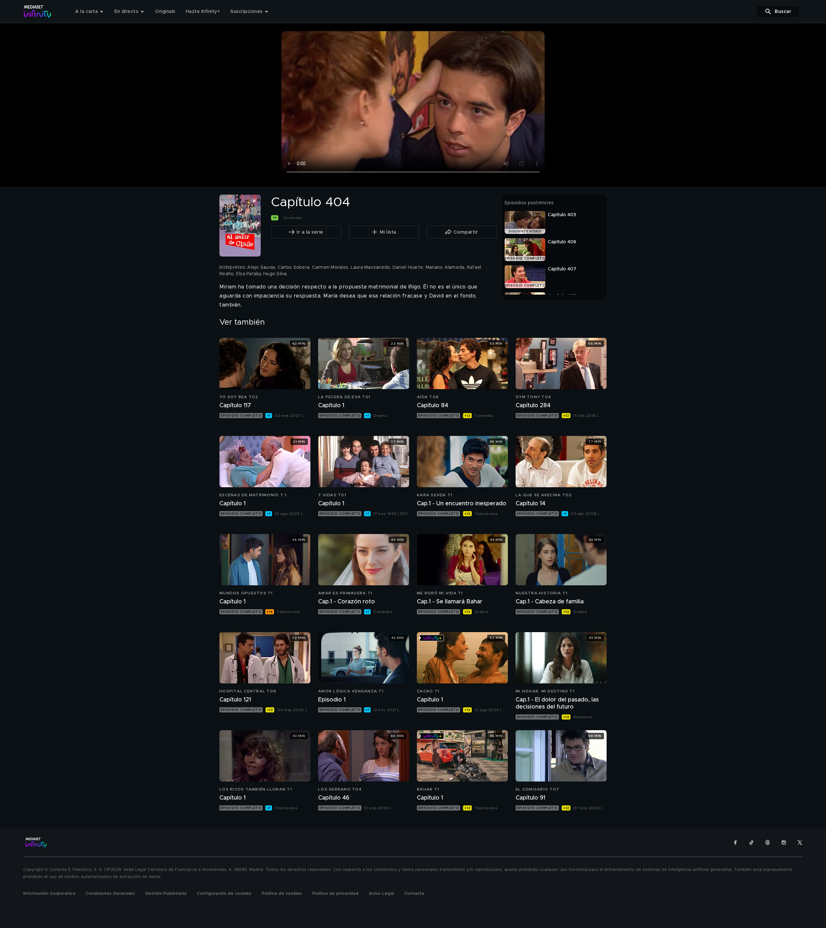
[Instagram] (784, 842)
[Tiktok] (751, 842)
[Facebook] (735, 842)
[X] (800, 842)
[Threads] (768, 842)
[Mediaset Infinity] (37, 11)
